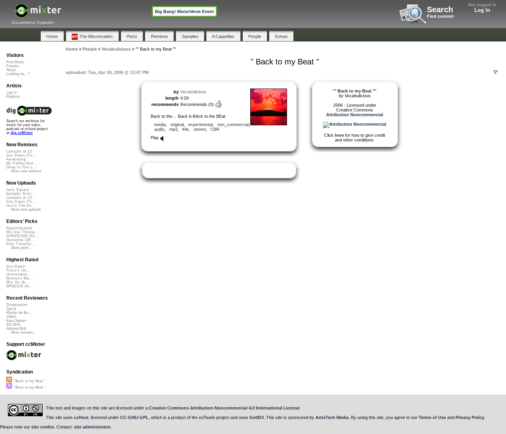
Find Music (15, 62)
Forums (12, 66)
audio (159, 129)
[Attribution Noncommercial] (354, 124)
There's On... (18, 270)
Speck (11, 309)
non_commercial (233, 124)
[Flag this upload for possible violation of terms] (495, 72)
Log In (482, 10)
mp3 (173, 129)
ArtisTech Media (332, 417)
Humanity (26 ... (21, 240)
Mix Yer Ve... (18, 282)
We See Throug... (22, 232)
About (11, 70)
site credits (42, 427)
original (177, 124)
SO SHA (13, 324)
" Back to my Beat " (28, 381)
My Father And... (21, 163)
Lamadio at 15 (19, 151)
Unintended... (18, 274)
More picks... (22, 248)
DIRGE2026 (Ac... (22, 236)
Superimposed (19, 228)
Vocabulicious (193, 91)
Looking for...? (18, 74)
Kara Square (16, 321)
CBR (214, 129)
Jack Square (17, 190)
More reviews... (24, 332)
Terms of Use (432, 417)
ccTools (207, 417)
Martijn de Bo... (19, 313)
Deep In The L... (21, 167)
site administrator (92, 427)
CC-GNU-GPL (134, 417)
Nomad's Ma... (19, 278)
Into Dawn (15, 266)
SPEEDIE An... (19, 286)
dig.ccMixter (22, 133)
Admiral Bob (16, 328)
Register (13, 96)
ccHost (81, 417)
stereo (200, 129)
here (339, 135)
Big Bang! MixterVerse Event (184, 11)
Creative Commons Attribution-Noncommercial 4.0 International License (224, 408)
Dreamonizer (16, 305)
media (160, 124)
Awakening (16, 159)
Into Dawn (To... (21, 155)
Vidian (11, 317)
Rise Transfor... (20, 244)
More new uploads (26, 209)
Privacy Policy (469, 417)
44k (185, 129)
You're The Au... (20, 206)
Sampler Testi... (20, 194)
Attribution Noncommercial (354, 114)
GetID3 (256, 417)
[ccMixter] (38, 15)
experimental (200, 124)
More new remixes (26, 171)
